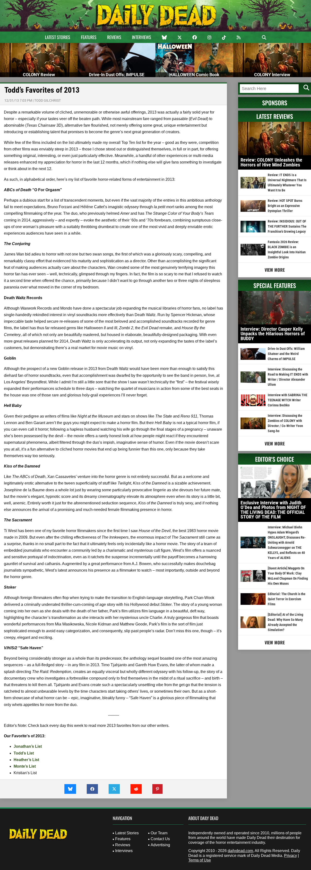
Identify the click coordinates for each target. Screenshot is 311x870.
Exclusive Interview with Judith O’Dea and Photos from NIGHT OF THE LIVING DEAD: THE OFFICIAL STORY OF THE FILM (273, 510)
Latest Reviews (274, 116)
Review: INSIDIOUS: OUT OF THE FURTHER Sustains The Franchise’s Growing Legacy (287, 226)
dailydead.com (240, 851)
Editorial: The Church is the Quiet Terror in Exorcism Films (286, 599)
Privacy (290, 856)
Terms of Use (199, 860)
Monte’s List (25, 766)
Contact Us (160, 839)
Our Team (159, 833)
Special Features (274, 285)
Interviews (141, 37)
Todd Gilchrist (47, 100)
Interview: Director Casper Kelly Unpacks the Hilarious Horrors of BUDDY (273, 333)
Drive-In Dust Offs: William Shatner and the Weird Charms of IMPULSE (286, 354)
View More (275, 270)
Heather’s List (26, 760)
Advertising (160, 845)
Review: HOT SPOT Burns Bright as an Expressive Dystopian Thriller (285, 206)
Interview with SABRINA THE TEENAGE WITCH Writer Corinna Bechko (287, 400)
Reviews (114, 37)
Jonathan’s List (28, 746)
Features (88, 37)
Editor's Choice (274, 459)
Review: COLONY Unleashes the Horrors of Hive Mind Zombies (271, 162)
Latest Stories (57, 37)
